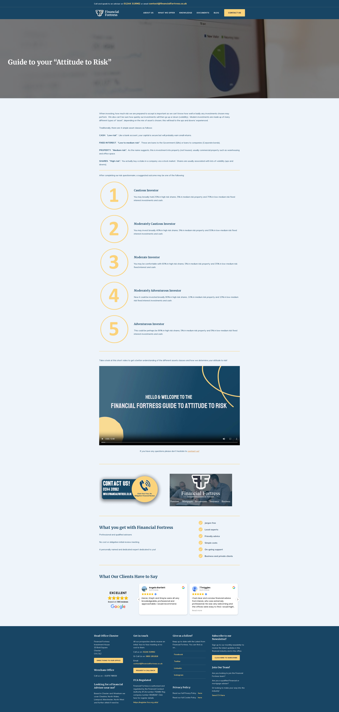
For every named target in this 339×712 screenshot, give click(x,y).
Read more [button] (197, 610)
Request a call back (145, 670)
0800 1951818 (152, 656)
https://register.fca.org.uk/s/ (145, 702)
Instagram (179, 675)
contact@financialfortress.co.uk (168, 3)
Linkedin (178, 668)
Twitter (177, 661)
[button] (238, 599)
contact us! (193, 451)
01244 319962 (132, 3)
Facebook (178, 654)
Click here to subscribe (226, 658)
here (200, 693)
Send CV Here (218, 695)
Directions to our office (108, 660)
